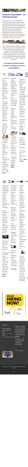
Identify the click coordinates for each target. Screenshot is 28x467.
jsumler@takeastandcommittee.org (10, 337)
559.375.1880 (9, 333)
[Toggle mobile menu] (25, 2)
